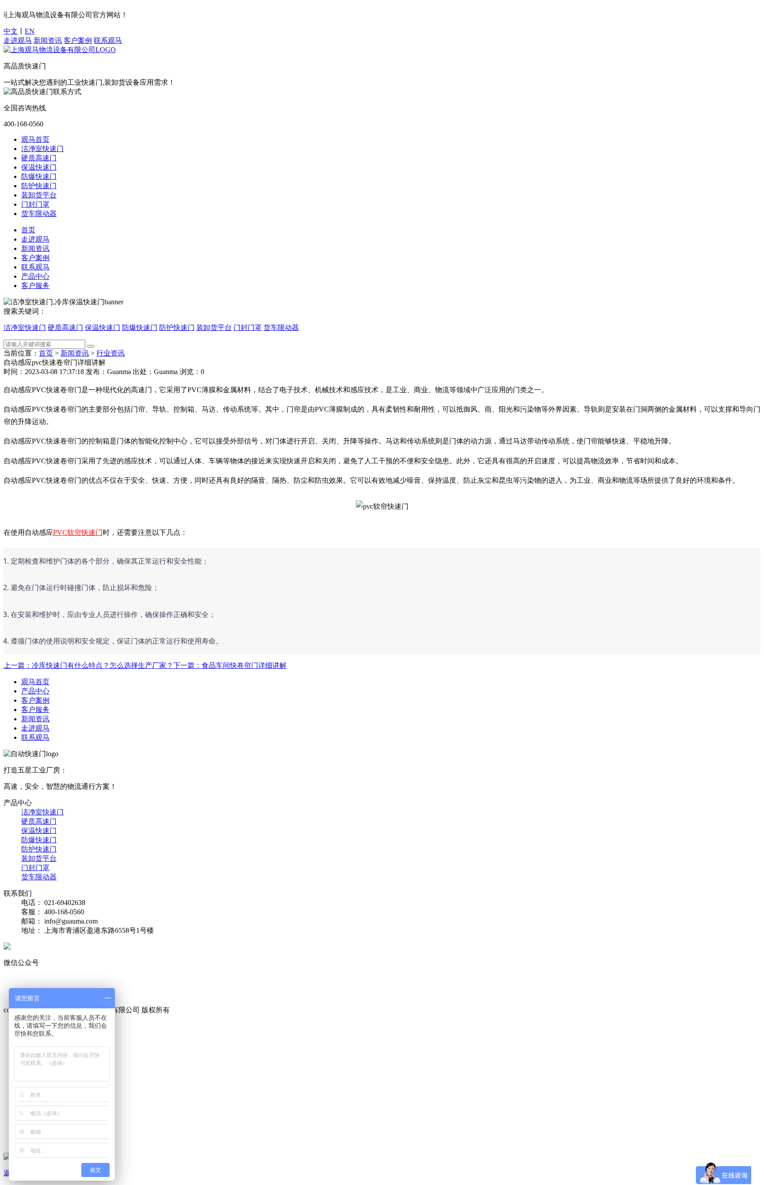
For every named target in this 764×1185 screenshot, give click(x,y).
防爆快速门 (39, 176)
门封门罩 (35, 204)
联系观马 (108, 40)
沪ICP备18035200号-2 (205, 1010)
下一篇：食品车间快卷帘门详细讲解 (229, 665)
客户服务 (35, 285)
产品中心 (35, 276)
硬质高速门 (39, 158)
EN (29, 31)
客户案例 (78, 40)
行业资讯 (110, 353)
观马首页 (35, 139)
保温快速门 (39, 167)
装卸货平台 (39, 195)
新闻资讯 (48, 40)
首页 (28, 230)
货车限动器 (39, 213)
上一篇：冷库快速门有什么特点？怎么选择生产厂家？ (88, 665)
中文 (11, 31)
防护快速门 (39, 185)
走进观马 (18, 40)
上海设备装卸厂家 (167, 990)
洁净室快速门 (42, 148)
